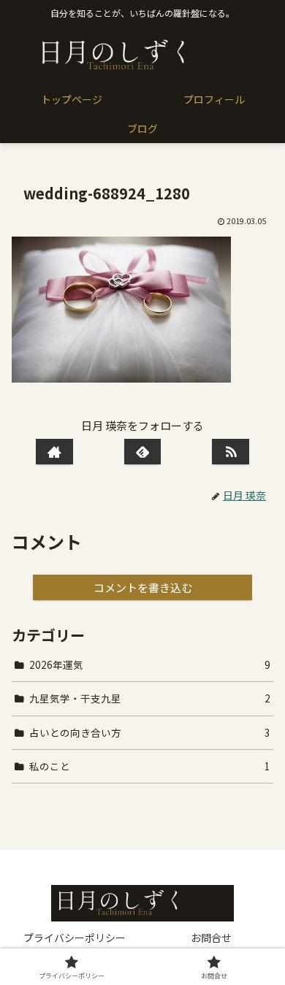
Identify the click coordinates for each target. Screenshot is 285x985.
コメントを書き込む (143, 587)
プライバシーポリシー (74, 937)
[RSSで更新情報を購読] (230, 451)
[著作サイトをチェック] (54, 451)
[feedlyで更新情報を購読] (142, 451)
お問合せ (211, 937)
